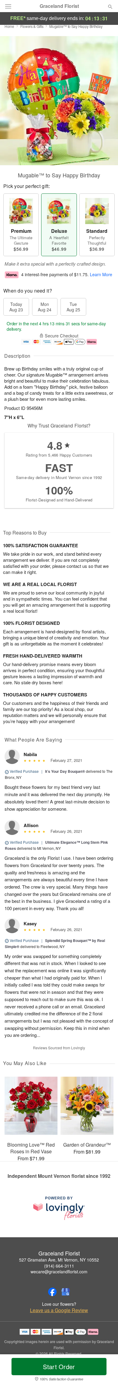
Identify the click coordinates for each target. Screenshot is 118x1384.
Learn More (101, 274)
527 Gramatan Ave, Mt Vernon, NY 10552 (59, 1260)
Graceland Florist (59, 6)
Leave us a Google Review (59, 1310)
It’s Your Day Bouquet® (65, 771)
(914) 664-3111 (59, 1266)
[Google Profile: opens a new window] (65, 1292)
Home (9, 26)
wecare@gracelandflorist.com (59, 1271)
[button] (105, 1370)
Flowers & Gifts (32, 26)
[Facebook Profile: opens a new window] (52, 1292)
